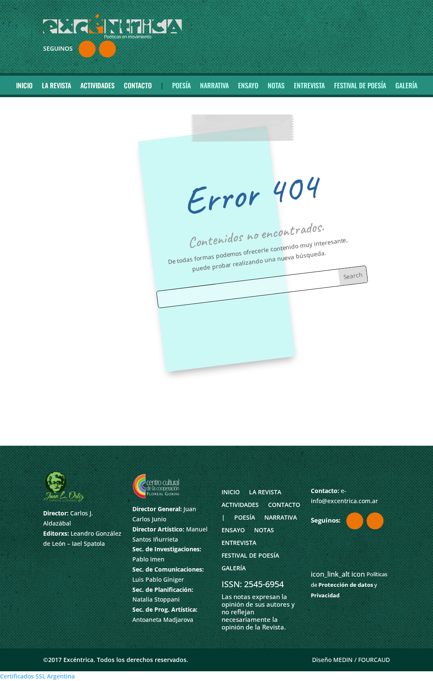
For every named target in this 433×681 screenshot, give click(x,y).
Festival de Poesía (360, 85)
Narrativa (214, 85)
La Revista (56, 85)
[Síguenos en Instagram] (107, 49)
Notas (276, 85)
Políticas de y (349, 584)
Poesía (181, 85)
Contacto (138, 85)
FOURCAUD (374, 660)
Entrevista (309, 85)
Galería (406, 85)
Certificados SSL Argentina (37, 676)
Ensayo (248, 85)
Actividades (97, 85)
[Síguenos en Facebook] (87, 49)
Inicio (24, 85)
